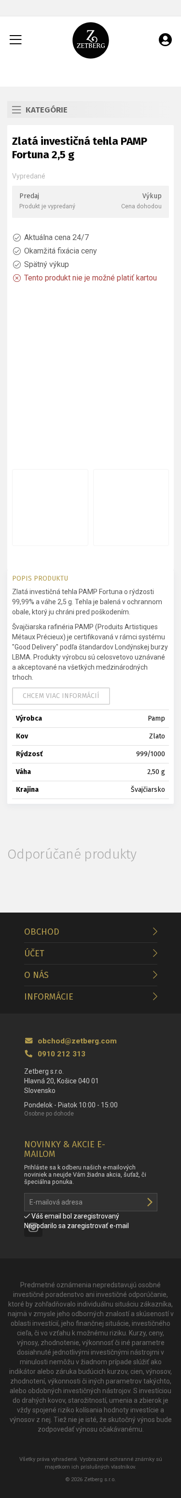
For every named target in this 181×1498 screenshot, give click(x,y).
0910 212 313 (60, 1054)
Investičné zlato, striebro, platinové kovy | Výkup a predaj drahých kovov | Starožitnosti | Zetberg (91, 40)
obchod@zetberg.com (76, 1041)
